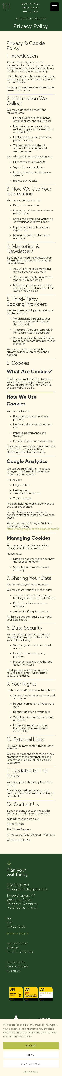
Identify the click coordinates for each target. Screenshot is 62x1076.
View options (31, 1064)
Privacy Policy (31, 1071)
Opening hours (18, 966)
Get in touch (16, 962)
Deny (31, 1055)
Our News (14, 971)
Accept (31, 1046)
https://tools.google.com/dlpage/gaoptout (33, 528)
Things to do (16, 927)
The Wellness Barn (20, 952)
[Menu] (54, 6)
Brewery (13, 948)
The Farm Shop (17, 943)
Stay (10, 922)
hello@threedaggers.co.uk (27, 889)
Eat (9, 918)
